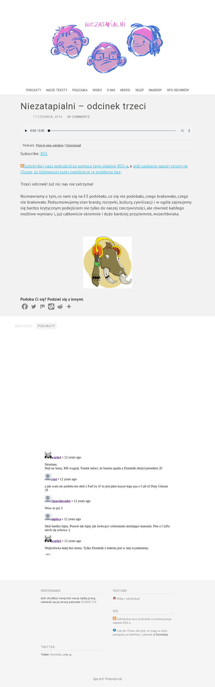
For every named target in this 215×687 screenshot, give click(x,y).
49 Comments (78, 116)
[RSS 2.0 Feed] (114, 598)
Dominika (56, 654)
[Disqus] (107, 391)
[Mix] (42, 307)
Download (73, 145)
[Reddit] (60, 307)
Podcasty (33, 90)
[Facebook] (25, 307)
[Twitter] (34, 307)
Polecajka (80, 90)
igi (70, 654)
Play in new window (50, 145)
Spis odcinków (178, 90)
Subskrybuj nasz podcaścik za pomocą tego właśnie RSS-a (76, 166)
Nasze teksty (56, 90)
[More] (69, 307)
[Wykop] (51, 307)
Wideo (97, 90)
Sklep (139, 90)
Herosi (125, 90)
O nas (111, 90)
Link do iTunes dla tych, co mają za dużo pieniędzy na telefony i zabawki (140, 632)
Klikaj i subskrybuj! (128, 598)
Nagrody (155, 90)
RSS (43, 153)
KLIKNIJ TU (88, 602)
